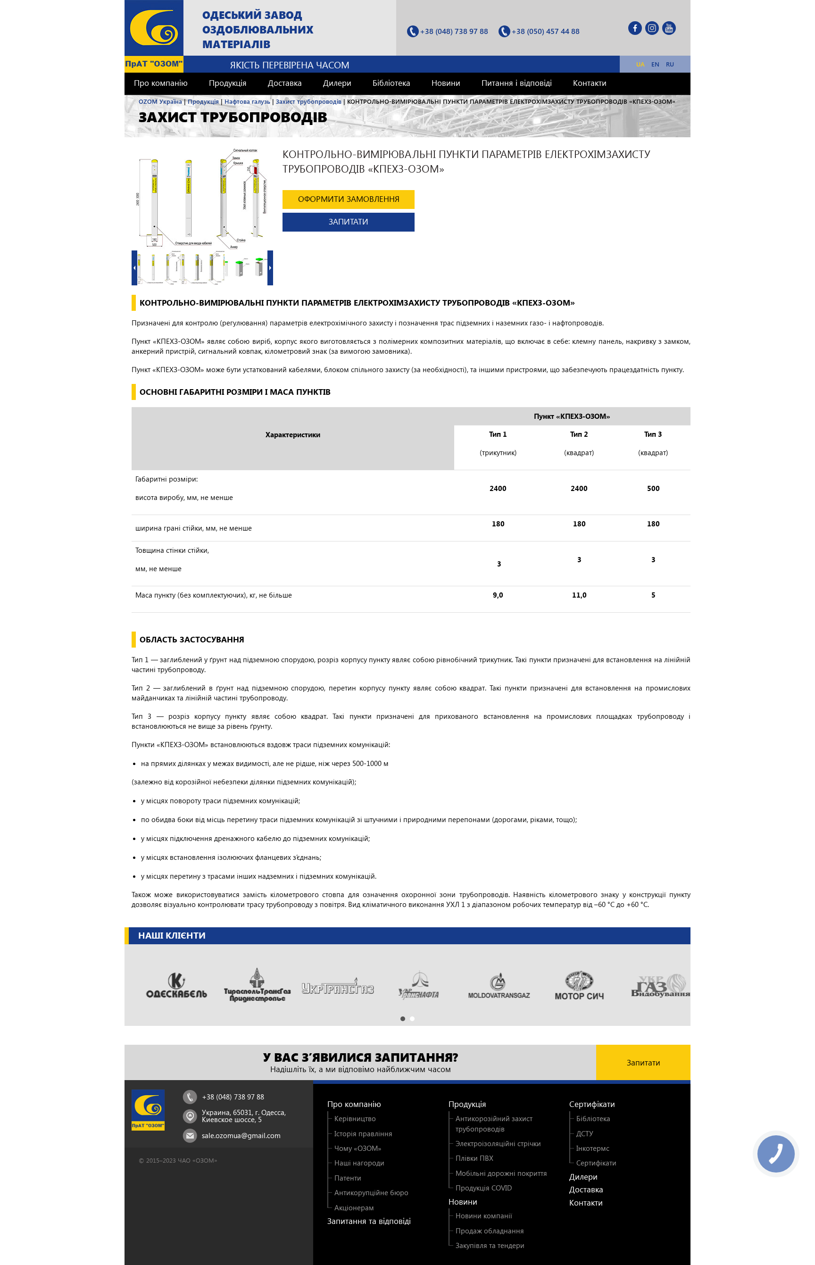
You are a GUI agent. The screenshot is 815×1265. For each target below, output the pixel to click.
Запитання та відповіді (369, 1220)
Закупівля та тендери (490, 1245)
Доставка (285, 82)
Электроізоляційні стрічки (498, 1143)
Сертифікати (592, 1104)
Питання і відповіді (517, 82)
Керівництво (355, 1118)
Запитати (643, 1062)
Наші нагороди (359, 1162)
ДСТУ (584, 1133)
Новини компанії (484, 1215)
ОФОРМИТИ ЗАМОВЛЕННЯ (348, 198)
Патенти (347, 1177)
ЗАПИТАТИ (348, 221)
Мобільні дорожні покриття (501, 1173)
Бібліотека (391, 82)
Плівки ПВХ (474, 1158)
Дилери (337, 82)
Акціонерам (354, 1207)
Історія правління (363, 1133)
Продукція (228, 82)
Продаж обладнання (490, 1230)
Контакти (590, 82)
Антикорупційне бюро (371, 1192)
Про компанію (161, 82)
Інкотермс (592, 1148)
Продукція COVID (484, 1187)
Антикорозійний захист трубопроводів (494, 1123)
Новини (446, 82)
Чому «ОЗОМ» (358, 1148)
